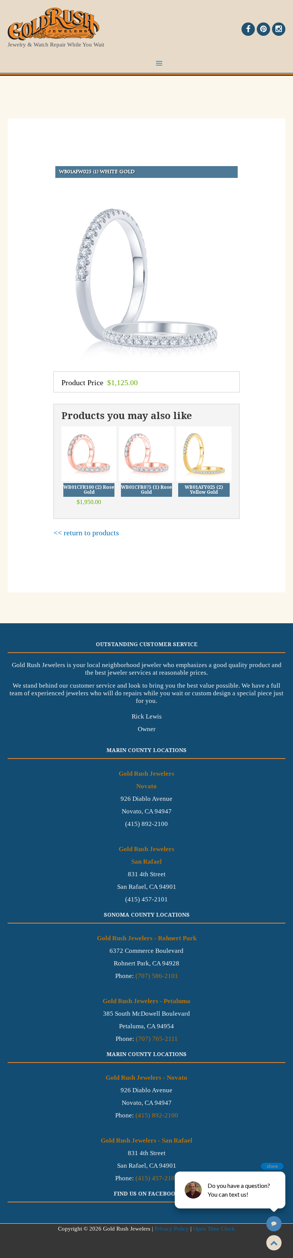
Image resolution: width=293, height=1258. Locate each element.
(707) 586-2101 (156, 976)
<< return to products (86, 532)
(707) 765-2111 (157, 1038)
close (272, 1166)
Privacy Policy (172, 1229)
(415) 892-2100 (156, 1115)
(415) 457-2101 (156, 1178)
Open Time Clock (214, 1229)
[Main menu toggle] (159, 63)
